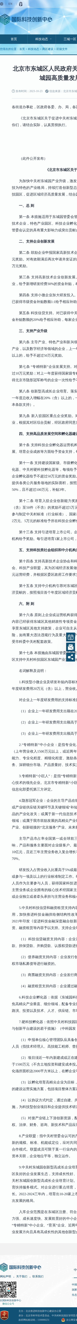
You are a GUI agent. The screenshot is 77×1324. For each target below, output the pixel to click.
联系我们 (37, 1276)
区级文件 (62, 49)
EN (10, 3)
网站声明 (5, 1276)
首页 (14, 39)
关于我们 (21, 1276)
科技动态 (41, 39)
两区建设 (47, 49)
